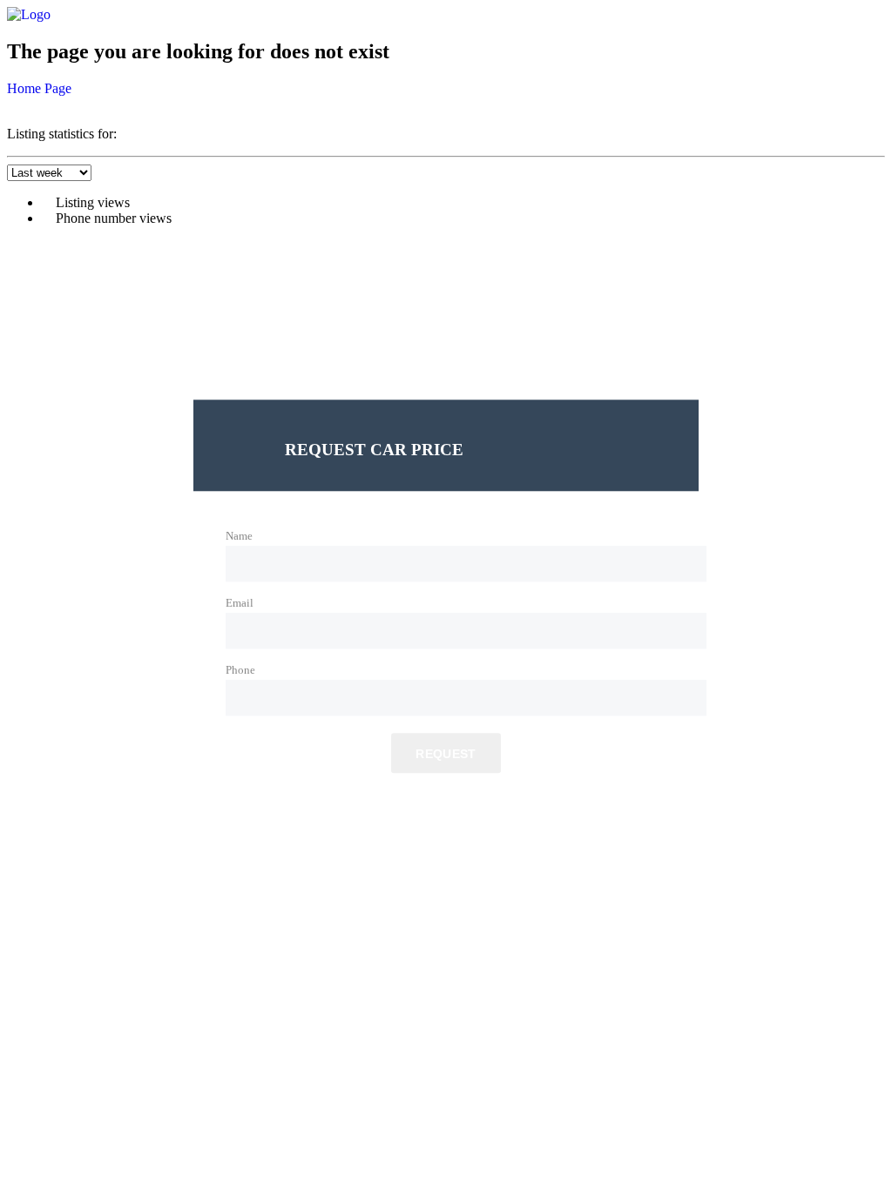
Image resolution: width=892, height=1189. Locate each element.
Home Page (39, 88)
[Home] (29, 14)
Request (446, 755)
